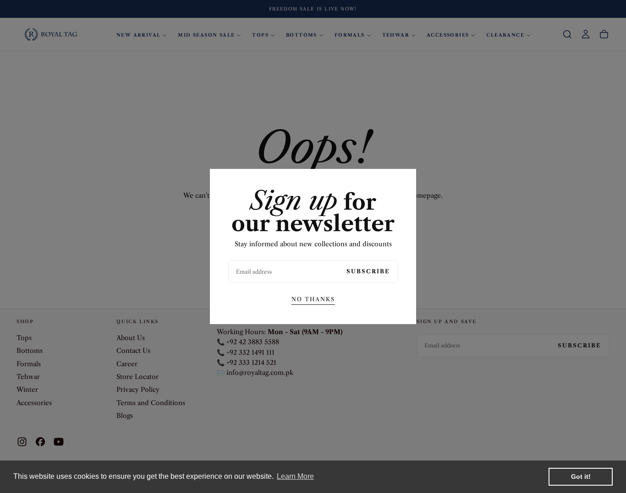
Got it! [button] (581, 476)
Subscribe (368, 271)
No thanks (313, 299)
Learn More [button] (295, 476)
